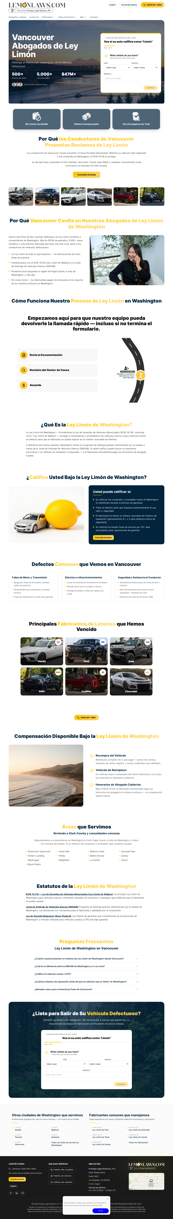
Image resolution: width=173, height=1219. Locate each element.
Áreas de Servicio (66, 17)
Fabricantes (47, 17)
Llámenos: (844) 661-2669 (24, 1169)
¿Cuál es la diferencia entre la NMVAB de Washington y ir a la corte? (70, 966)
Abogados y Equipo (17, 17)
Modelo (108, 74)
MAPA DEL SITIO (135, 1204)
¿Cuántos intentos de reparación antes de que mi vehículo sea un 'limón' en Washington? (81, 981)
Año (106, 63)
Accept (100, 1210)
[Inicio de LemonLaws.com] (37, 4)
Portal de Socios (62, 1176)
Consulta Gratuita (86, 174)
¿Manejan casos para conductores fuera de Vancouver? (63, 989)
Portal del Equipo (63, 1182)
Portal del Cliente (129, 5)
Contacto (94, 17)
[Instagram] (23, 1193)
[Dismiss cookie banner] (108, 1199)
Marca (135, 63)
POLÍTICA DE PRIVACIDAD (117, 1204)
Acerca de (34, 17)
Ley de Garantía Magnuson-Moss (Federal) (48, 916)
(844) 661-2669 (88, 717)
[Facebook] (11, 1193)
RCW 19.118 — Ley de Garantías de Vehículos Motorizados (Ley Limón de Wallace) (69, 894)
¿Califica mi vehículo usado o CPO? (53, 974)
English (112, 5)
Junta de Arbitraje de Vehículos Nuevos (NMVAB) (52, 907)
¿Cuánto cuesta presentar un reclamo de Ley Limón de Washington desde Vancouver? (79, 958)
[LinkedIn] (17, 1193)
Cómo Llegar (94, 1184)
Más (82, 17)
